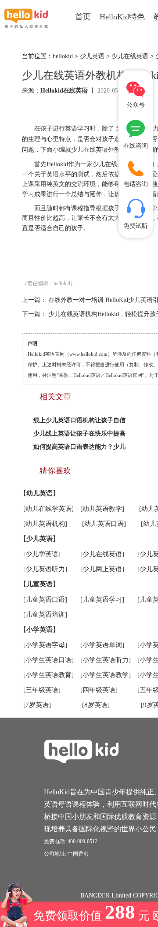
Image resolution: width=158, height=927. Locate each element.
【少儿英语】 (39, 538)
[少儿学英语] (42, 554)
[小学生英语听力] (105, 659)
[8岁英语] (96, 704)
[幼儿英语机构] (45, 523)
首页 (83, 16)
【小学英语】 (39, 629)
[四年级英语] (99, 689)
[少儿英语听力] (45, 569)
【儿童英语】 (39, 584)
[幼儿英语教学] (102, 508)
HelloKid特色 (122, 16)
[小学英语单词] (102, 644)
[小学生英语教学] (105, 674)
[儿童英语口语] (45, 599)
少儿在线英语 (129, 56)
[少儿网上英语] (102, 569)
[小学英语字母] (45, 644)
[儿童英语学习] (102, 599)
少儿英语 (92, 56)
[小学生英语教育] (48, 674)
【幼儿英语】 (39, 493)
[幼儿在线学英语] (48, 508)
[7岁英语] (37, 704)
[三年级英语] (42, 689)
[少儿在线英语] (102, 554)
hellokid (63, 56)
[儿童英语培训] (45, 614)
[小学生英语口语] (48, 659)
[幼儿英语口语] (104, 523)
